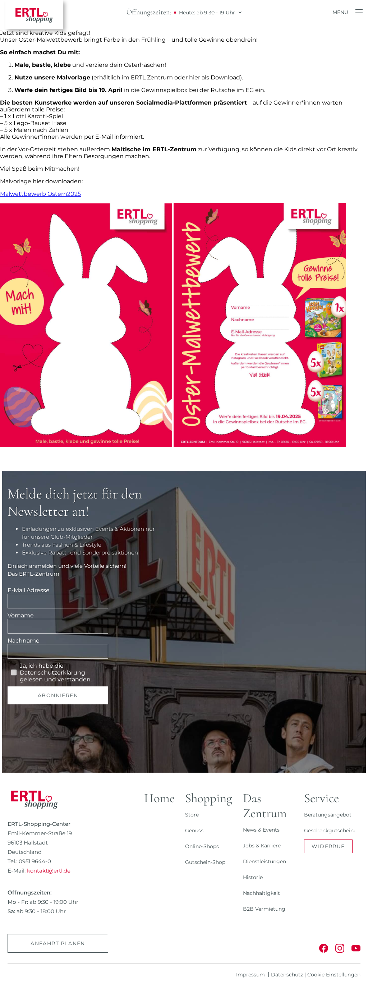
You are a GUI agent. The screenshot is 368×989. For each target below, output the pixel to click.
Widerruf (328, 846)
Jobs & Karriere (262, 845)
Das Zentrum (265, 806)
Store (192, 814)
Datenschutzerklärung (52, 672)
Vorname (21, 615)
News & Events (261, 830)
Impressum (250, 974)
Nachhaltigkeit (261, 893)
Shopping (208, 798)
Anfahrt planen (58, 943)
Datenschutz (287, 974)
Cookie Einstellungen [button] (333, 974)
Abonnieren (58, 695)
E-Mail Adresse (29, 590)
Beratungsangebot (327, 814)
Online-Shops (202, 846)
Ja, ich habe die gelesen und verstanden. (56, 672)
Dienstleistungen (264, 861)
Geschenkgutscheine (330, 830)
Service (321, 798)
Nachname (24, 640)
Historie (253, 877)
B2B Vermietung (264, 909)
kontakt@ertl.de (48, 870)
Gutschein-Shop (205, 862)
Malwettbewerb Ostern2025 (40, 193)
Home (159, 798)
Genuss (194, 830)
